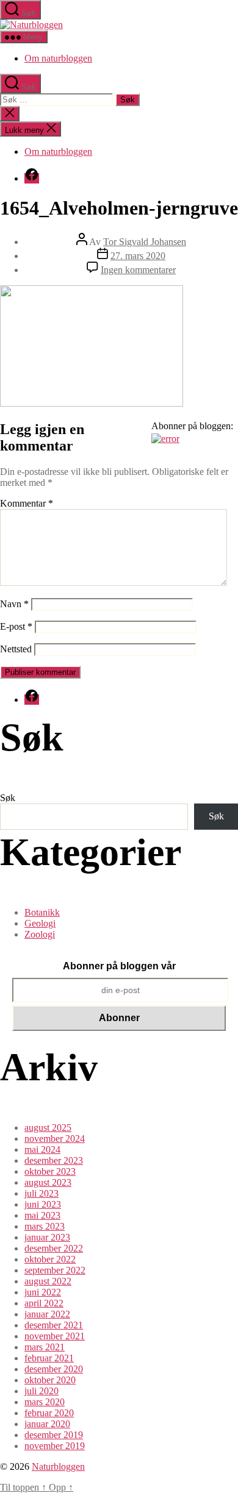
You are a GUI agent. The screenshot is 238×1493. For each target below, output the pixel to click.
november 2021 (54, 1336)
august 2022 (47, 1281)
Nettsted (16, 649)
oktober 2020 (50, 1380)
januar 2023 (47, 1237)
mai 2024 (42, 1149)
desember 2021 (53, 1325)
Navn (14, 604)
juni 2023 (42, 1204)
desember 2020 (53, 1369)
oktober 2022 (50, 1259)
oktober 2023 (50, 1171)
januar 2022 (47, 1314)
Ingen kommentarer (138, 270)
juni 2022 (42, 1292)
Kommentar (26, 503)
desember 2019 (53, 1435)
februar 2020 (49, 1413)
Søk (7, 798)
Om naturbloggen (58, 58)
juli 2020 (41, 1391)
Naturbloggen (58, 1466)
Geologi (40, 923)
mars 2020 (44, 1402)
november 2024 (54, 1138)
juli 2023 (41, 1193)
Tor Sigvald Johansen (144, 242)
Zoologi (39, 934)
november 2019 (54, 1446)
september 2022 (54, 1270)
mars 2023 (44, 1226)
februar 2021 (49, 1358)
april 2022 (43, 1303)
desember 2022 (53, 1248)
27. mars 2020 (137, 256)
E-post (16, 626)
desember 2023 (53, 1160)
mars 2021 (44, 1347)
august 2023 (47, 1182)
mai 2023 (42, 1215)
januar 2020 (47, 1424)
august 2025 (47, 1127)
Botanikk (42, 912)
